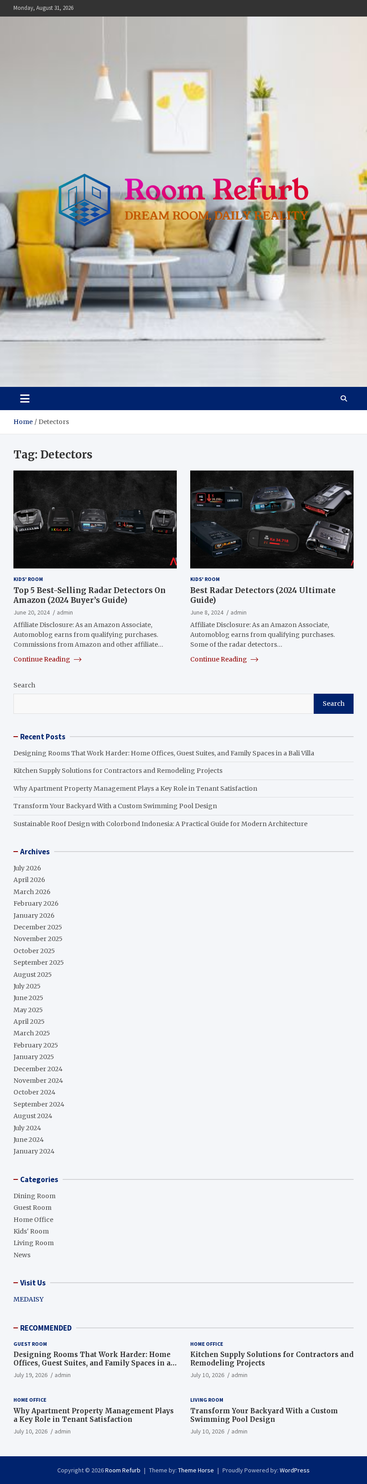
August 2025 (32, 975)
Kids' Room (28, 579)
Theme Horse (196, 1470)
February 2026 (36, 903)
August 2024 (32, 1116)
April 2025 (29, 1022)
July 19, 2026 (30, 1375)
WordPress (295, 1470)
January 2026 (34, 916)
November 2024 (38, 1081)
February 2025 (35, 1045)
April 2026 (29, 880)
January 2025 (33, 1057)
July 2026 (27, 868)
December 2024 (38, 1069)
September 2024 (38, 1104)
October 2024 (34, 1092)
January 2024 (34, 1151)
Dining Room (34, 1196)
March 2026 (32, 892)
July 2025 (27, 986)
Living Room (33, 1243)
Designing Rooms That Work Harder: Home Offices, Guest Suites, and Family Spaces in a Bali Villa (163, 753)
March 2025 (31, 1033)
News (21, 1255)
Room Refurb (123, 1470)
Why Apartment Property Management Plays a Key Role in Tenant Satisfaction (135, 788)
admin (65, 612)
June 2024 (28, 1140)
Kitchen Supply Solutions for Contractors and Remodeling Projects (117, 771)
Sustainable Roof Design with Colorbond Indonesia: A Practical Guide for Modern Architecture (160, 824)
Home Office (33, 1220)
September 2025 (38, 962)
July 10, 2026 (207, 1375)
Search (24, 685)
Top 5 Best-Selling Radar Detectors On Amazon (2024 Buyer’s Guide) (89, 595)
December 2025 (37, 927)
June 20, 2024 (31, 612)
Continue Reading (42, 659)
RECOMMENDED (46, 1328)
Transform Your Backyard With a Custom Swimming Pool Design (115, 806)
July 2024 (27, 1128)
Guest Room (32, 1208)
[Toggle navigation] (24, 398)
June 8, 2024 (206, 612)
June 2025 (28, 998)
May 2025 (28, 1010)
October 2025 (34, 951)
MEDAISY (28, 1299)
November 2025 (38, 939)
